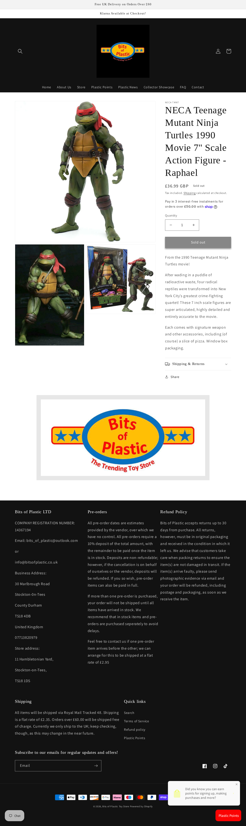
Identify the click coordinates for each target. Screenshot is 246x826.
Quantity (171, 215)
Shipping (190, 193)
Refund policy (134, 729)
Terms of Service (136, 721)
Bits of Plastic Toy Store (115, 806)
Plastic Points (134, 738)
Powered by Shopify (141, 806)
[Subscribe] (96, 765)
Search (129, 713)
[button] (20, 51)
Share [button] (175, 377)
